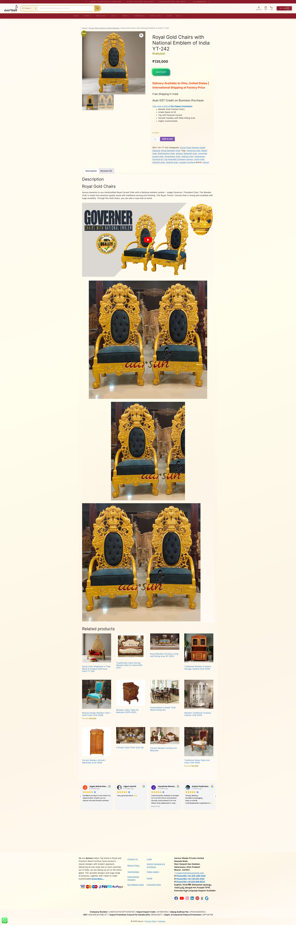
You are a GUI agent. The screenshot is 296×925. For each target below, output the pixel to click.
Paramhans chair (172, 156)
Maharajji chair (190, 153)
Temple (87, 16)
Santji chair (199, 159)
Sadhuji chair (187, 156)
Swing (126, 16)
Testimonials (133, 872)
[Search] (97, 8)
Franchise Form (154, 885)
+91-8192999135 (199, 1)
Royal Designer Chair (170, 150)
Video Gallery (153, 872)
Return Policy (133, 865)
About (76, 16)
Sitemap (162, 921)
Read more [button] (87, 806)
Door (169, 16)
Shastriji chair (158, 162)
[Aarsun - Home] (11, 8)
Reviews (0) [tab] (106, 171)
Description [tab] (91, 171)
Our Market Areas (135, 885)
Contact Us (132, 859)
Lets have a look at (172, 106)
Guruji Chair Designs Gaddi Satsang (104, 28)
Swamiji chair (172, 162)
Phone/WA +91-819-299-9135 (191, 876)
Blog (179, 16)
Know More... (98, 879)
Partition (101, 16)
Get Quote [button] (284, 8)
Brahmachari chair (166, 153)
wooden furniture (187, 162)
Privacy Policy (151, 921)
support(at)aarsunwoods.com (190, 873)
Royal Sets (156, 16)
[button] (141, 35)
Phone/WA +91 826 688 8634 (190, 882)
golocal (179, 153)
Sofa (114, 16)
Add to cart (167, 139)
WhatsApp (161, 72)
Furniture (140, 16)
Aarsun (205, 162)
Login (149, 859)
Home (84, 28)
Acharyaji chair (193, 150)
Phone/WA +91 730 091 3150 (190, 879)
